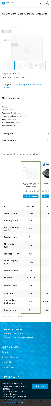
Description (7, 133)
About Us (7, 362)
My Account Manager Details (19, 337)
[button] (20, 65)
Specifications (9, 140)
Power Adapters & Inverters (27, 84)
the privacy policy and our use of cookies (14, 400)
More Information (10, 98)
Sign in (5, 352)
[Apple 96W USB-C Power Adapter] (31, 172)
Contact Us (8, 367)
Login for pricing (11, 73)
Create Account (10, 357)
